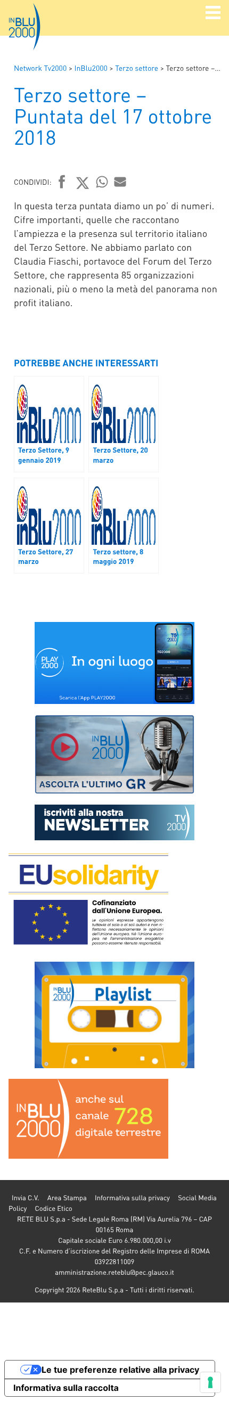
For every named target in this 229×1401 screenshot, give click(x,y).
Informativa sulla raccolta (66, 1387)
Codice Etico (53, 1208)
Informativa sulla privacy (132, 1197)
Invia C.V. (25, 1197)
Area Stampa (67, 1197)
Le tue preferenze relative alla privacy (120, 1369)
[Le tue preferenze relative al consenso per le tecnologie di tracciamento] (210, 1382)
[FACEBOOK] (62, 183)
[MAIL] (120, 181)
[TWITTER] (82, 183)
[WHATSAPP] (102, 181)
